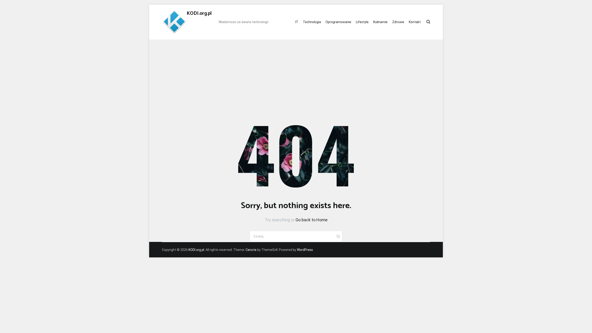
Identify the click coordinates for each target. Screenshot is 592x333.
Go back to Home (311, 219)
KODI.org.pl (199, 13)
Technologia (312, 22)
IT (296, 22)
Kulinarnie (380, 22)
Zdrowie (398, 22)
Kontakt (415, 22)
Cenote (251, 250)
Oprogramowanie (338, 22)
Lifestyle (362, 22)
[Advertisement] (296, 74)
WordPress (305, 250)
